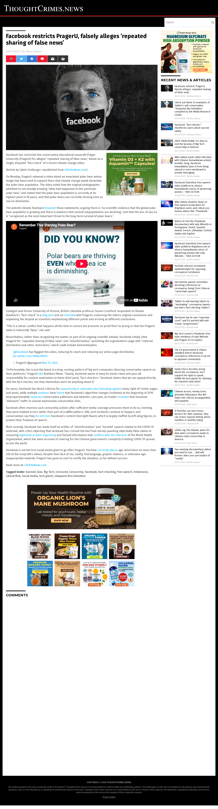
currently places (107, 450)
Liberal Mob (13, 476)
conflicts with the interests (110, 435)
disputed (50, 208)
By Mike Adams (193, 118)
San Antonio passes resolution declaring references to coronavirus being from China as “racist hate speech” (192, 287)
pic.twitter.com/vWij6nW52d (30, 356)
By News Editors (194, 96)
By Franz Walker (193, 311)
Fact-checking (107, 472)
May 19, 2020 (50, 362)
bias (39, 472)
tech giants (46, 476)
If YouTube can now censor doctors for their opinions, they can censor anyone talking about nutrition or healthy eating (192, 415)
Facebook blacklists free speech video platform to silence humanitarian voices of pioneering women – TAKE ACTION (193, 187)
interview (70, 315)
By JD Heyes (192, 404)
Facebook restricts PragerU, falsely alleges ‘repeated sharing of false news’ (193, 89)
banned (31, 472)
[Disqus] (82, 642)
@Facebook (20, 352)
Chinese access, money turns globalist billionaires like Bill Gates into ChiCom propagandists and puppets (193, 396)
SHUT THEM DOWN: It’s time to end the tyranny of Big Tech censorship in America (191, 144)
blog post (48, 315)
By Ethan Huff (192, 276)
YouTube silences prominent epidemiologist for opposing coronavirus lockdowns (190, 268)
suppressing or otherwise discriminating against (91, 388)
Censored (62, 472)
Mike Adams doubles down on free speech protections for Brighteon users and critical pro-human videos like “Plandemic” (192, 207)
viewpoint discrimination (70, 476)
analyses (43, 392)
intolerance (141, 472)
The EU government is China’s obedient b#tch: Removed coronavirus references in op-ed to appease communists (192, 354)
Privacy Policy (109, 797)
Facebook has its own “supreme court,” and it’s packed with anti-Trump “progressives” (192, 320)
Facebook (91, 472)
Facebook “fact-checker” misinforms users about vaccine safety (192, 127)
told (40, 373)
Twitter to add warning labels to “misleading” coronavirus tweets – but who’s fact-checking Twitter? (193, 304)
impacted (36, 397)
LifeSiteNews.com (75, 169)
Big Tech (49, 472)
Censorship (76, 472)
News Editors (34, 51)
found (60, 392)
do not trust (42, 416)
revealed (123, 397)
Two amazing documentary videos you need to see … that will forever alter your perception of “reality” (193, 454)
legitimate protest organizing (37, 435)
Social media (30, 476)
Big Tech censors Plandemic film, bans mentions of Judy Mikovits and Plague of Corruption (193, 336)
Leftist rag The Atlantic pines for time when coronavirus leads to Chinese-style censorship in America (192, 435)
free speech (124, 472)
